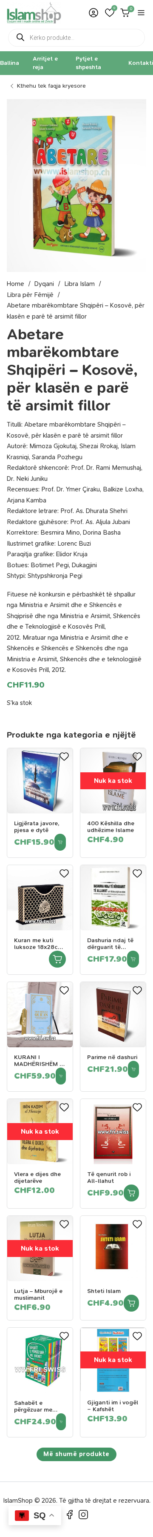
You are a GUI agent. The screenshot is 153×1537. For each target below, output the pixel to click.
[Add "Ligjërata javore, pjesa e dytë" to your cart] (60, 842)
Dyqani (44, 284)
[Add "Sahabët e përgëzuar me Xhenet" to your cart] (61, 1422)
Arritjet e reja (45, 63)
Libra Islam (79, 284)
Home (15, 284)
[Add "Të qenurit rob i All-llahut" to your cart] (131, 1193)
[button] (109, 12)
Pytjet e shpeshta (88, 63)
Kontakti (140, 63)
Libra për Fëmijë (30, 295)
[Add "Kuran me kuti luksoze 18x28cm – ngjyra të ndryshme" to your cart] (57, 959)
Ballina (9, 63)
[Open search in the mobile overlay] (76, 38)
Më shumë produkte (76, 1454)
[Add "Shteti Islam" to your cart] (131, 1303)
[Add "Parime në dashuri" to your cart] (133, 1069)
